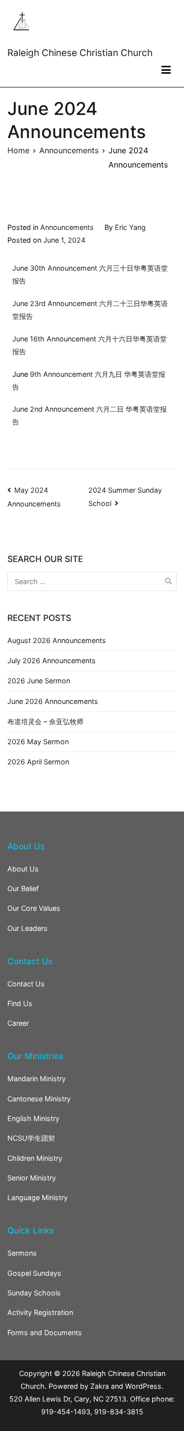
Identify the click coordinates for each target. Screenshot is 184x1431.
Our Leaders (27, 928)
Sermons (22, 1253)
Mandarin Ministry (36, 1078)
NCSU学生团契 (31, 1138)
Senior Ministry (31, 1178)
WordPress (143, 1386)
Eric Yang (130, 227)
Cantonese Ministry (39, 1098)
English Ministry (33, 1118)
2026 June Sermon (38, 680)
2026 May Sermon (38, 741)
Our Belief (23, 888)
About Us (23, 869)
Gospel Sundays (34, 1273)
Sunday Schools (34, 1293)
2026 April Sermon (38, 762)
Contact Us (26, 984)
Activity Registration (40, 1312)
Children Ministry (34, 1158)
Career (18, 1023)
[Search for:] (92, 581)
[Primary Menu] (166, 70)
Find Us (19, 1003)
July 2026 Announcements (51, 660)
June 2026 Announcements (52, 701)
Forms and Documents (44, 1332)
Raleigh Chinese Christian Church (80, 52)
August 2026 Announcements (56, 640)
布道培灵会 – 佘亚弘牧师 (45, 721)
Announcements (67, 227)
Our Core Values (33, 908)
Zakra (99, 1386)
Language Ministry (37, 1197)
